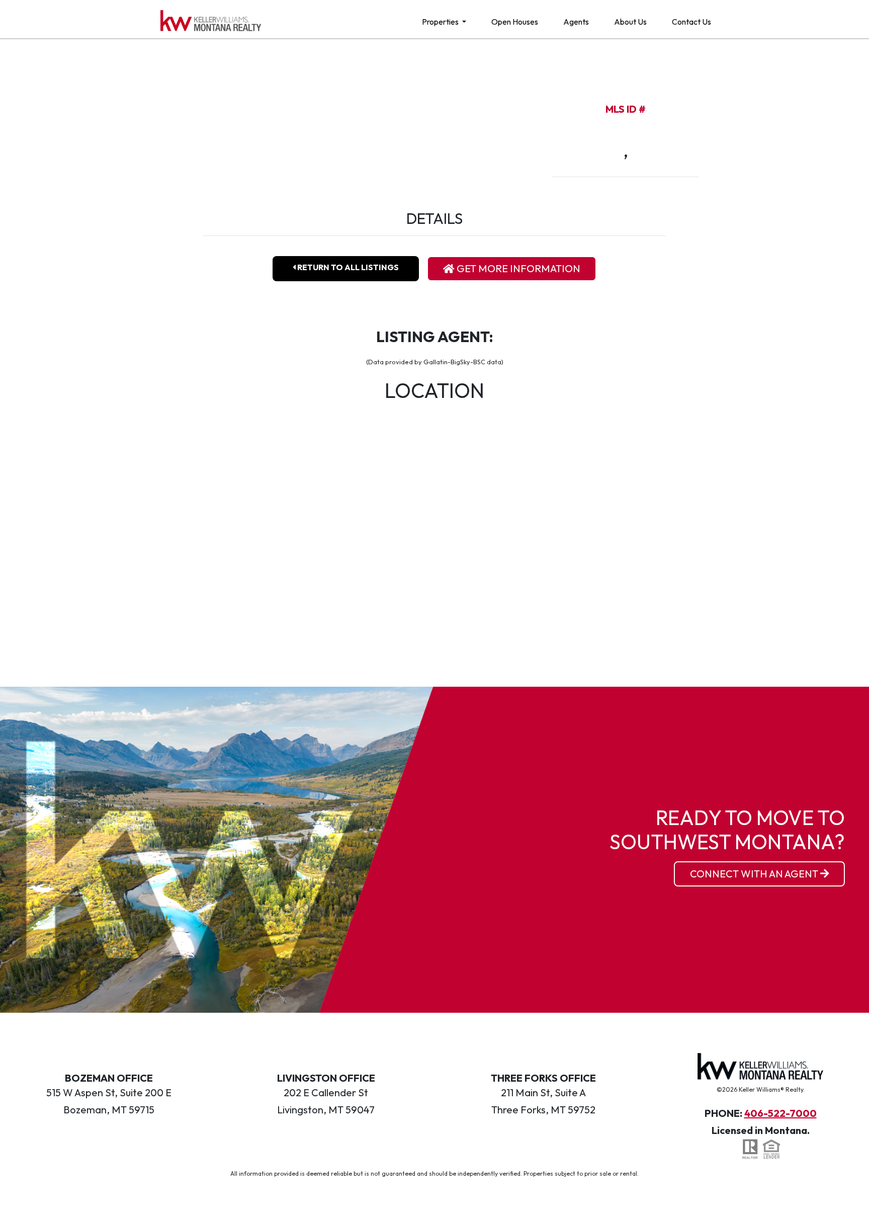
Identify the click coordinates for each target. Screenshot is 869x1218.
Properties (441, 22)
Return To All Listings (347, 267)
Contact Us (691, 22)
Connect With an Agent (755, 873)
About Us (630, 22)
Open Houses (514, 22)
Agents (576, 22)
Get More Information (517, 268)
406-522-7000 (780, 1113)
